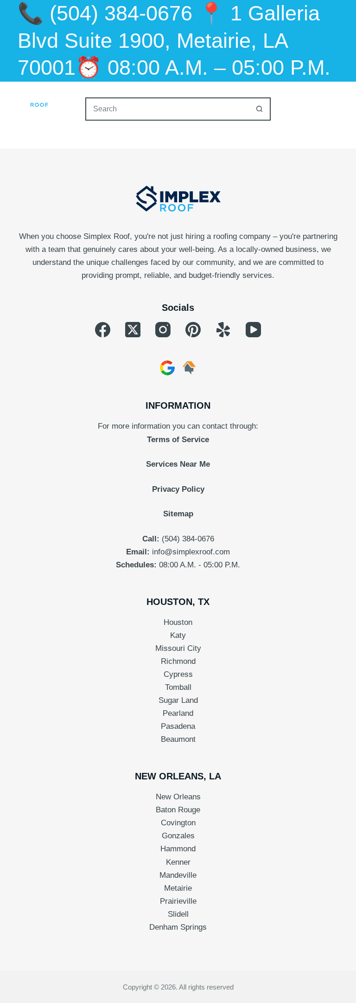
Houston (178, 622)
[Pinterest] (193, 329)
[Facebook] (102, 329)
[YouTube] (253, 329)
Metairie (178, 888)
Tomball (178, 687)
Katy (178, 635)
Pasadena (178, 726)
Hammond (178, 848)
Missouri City (178, 648)
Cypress (178, 674)
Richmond (178, 661)
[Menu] (334, 100)
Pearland (178, 713)
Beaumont (178, 739)
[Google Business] (167, 367)
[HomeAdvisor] (189, 367)
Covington (178, 822)
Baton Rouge (178, 809)
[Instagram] (163, 329)
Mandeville (178, 875)
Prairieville (178, 901)
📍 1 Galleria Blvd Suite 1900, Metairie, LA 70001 (169, 40)
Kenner (178, 862)
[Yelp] (223, 329)
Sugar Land (178, 700)
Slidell (178, 914)
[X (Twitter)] (132, 329)
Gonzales (178, 835)
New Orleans (178, 796)
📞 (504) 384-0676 (105, 13)
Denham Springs (178, 927)
